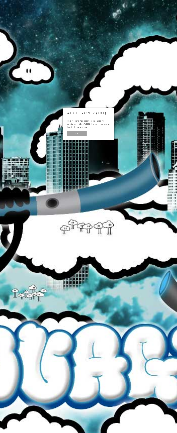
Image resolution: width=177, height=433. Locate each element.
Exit (93, 133)
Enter (77, 133)
